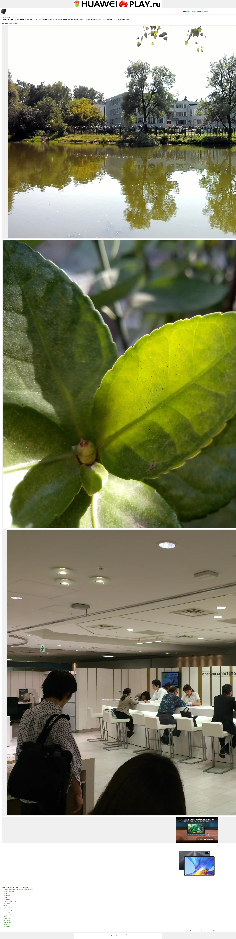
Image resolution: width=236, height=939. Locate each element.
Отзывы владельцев (10, 901)
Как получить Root (9, 891)
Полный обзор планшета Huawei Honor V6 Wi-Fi (18, 889)
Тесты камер (6, 17)
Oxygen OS (7, 913)
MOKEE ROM (8, 922)
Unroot (5, 893)
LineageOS (7, 918)
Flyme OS (6, 916)
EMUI (5, 924)
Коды (5, 897)
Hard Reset (7, 903)
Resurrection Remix (9, 911)
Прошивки (7, 926)
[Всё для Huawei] (118, 7)
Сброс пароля (8, 907)
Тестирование (8, 899)
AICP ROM (7, 920)
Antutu (5, 905)
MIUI (5, 909)
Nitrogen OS (7, 914)
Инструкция (7, 895)
